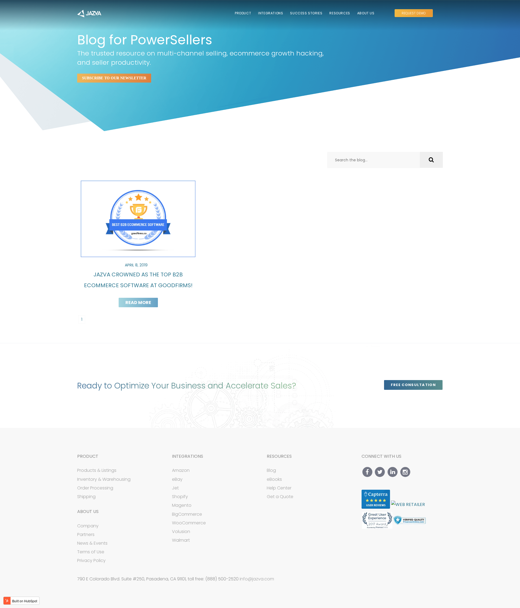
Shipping (86, 496)
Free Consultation (413, 384)
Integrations (187, 456)
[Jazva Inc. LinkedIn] (392, 472)
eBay (177, 479)
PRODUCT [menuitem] (243, 13)
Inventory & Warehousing (104, 479)
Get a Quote (280, 496)
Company (88, 526)
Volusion (181, 531)
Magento (181, 505)
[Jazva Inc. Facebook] (367, 472)
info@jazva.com (257, 579)
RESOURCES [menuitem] (339, 13)
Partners (86, 534)
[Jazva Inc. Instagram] (405, 472)
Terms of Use (90, 552)
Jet (175, 488)
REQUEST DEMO (414, 13)
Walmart (181, 540)
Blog (271, 470)
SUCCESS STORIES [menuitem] (306, 13)
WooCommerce (189, 523)
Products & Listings (96, 470)
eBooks (274, 479)
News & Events (92, 543)
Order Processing (95, 488)
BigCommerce (187, 514)
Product (87, 456)
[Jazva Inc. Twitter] (380, 472)
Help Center (279, 488)
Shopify (180, 496)
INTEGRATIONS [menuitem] (270, 13)
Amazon (181, 470)
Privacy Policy (91, 560)
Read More (138, 302)
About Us (88, 511)
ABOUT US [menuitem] (366, 13)
